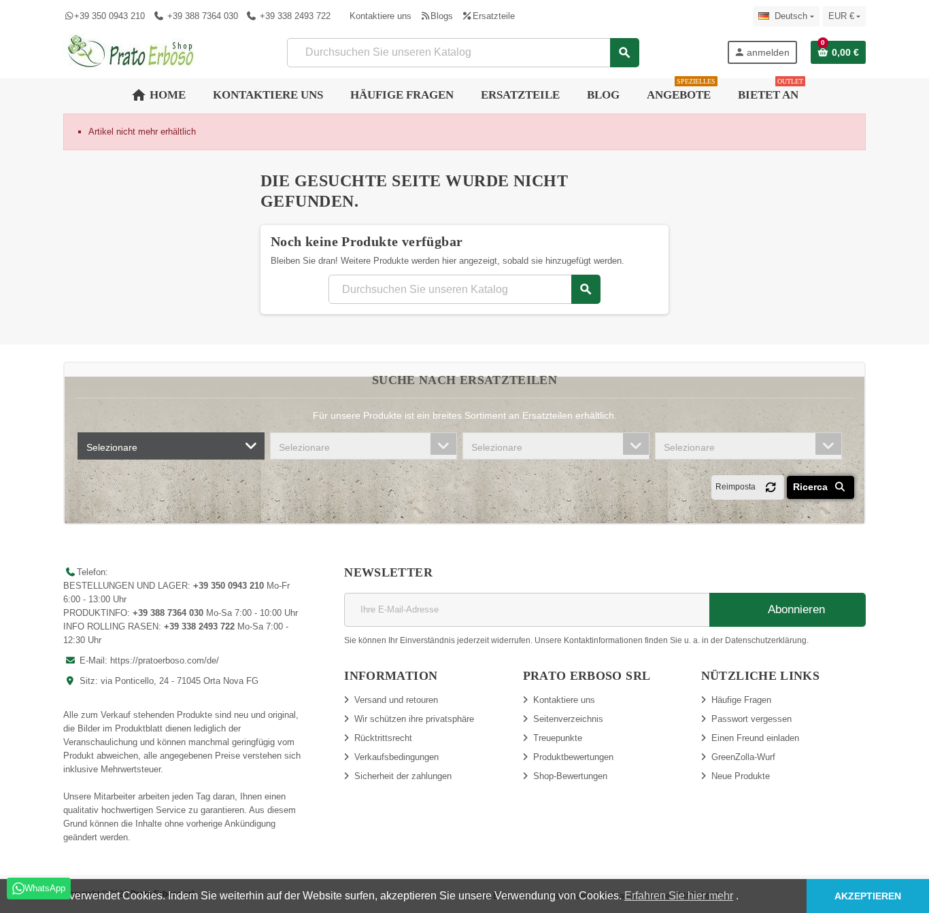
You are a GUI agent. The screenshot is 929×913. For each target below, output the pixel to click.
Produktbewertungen (573, 757)
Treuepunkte (557, 738)
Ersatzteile (493, 16)
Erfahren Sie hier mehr (678, 895)
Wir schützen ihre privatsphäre (414, 719)
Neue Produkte (740, 776)
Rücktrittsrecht (383, 738)
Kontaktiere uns (380, 16)
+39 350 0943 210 (109, 16)
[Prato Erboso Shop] (131, 51)
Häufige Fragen (741, 700)
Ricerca (811, 486)
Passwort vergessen (751, 719)
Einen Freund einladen (755, 738)
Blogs (441, 16)
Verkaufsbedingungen (396, 757)
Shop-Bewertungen (570, 776)
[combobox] (171, 446)
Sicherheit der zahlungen (403, 776)
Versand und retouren (396, 700)
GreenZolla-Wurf (743, 757)
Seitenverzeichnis (568, 719)
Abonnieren (795, 609)
